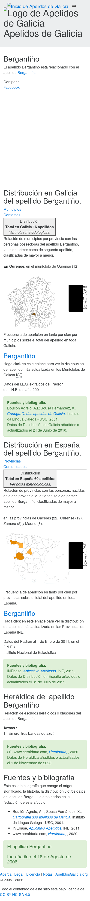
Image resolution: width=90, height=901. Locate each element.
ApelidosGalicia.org (71, 874)
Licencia (33, 874)
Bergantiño (20, 355)
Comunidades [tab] (15, 466)
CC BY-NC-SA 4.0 (15, 894)
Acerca (6, 874)
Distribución (29, 227)
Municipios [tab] (12, 209)
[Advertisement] (45, 141)
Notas (48, 874)
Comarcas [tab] (11, 214)
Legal (19, 874)
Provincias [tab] (12, 461)
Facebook (11, 87)
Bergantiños (27, 72)
